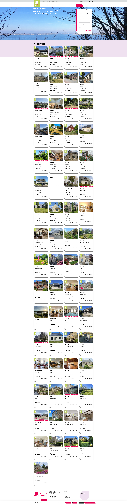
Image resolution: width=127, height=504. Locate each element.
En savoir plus (43, 66)
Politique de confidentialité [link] (90, 502)
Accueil (46, 5)
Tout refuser (74, 502)
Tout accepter (68, 502)
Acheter (71, 5)
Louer (53, 5)
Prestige (65, 496)
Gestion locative (62, 5)
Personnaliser (80, 502)
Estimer (87, 9)
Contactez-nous (89, 5)
